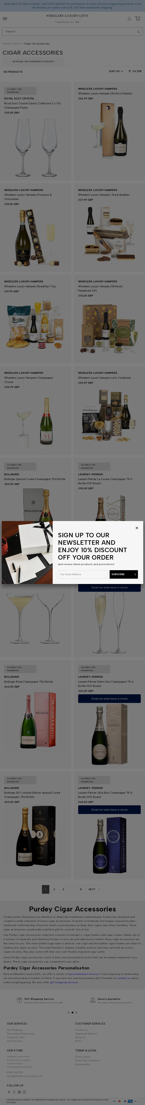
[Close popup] (136, 528)
